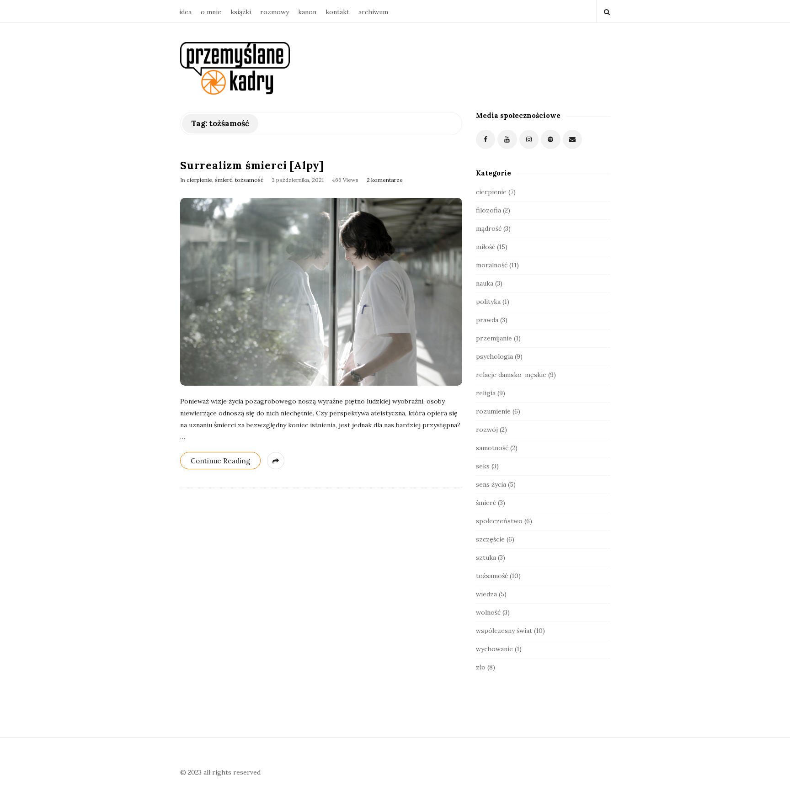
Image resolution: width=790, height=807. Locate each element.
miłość (485, 247)
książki (240, 12)
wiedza (486, 594)
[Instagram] (529, 139)
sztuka (486, 557)
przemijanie (494, 338)
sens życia (491, 484)
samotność (492, 448)
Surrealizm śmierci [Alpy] (252, 165)
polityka (488, 301)
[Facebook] (486, 139)
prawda (487, 320)
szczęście (490, 539)
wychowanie (494, 649)
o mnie (211, 12)
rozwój (487, 429)
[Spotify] (550, 139)
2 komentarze (385, 179)
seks (483, 466)
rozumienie (493, 411)
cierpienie (199, 179)
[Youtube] (507, 139)
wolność (488, 612)
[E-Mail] (572, 139)
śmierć (223, 179)
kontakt (337, 12)
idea (185, 12)
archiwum (373, 12)
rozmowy (274, 12)
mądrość (489, 228)
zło (481, 667)
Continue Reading (220, 461)
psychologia (494, 356)
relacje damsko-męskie (511, 375)
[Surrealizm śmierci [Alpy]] (321, 292)
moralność (491, 265)
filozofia (488, 210)
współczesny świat (504, 630)
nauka (484, 283)
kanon (307, 12)
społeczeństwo (499, 521)
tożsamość (249, 179)
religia (486, 393)
